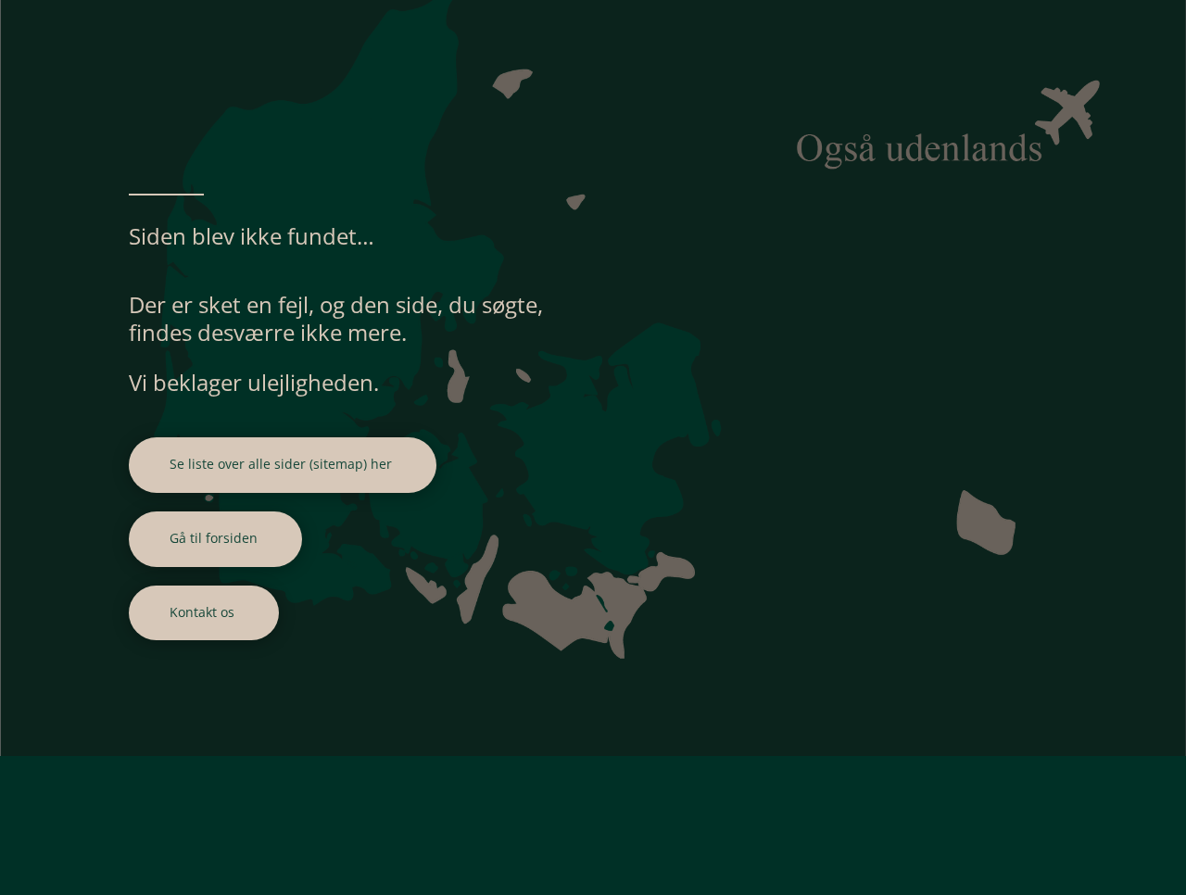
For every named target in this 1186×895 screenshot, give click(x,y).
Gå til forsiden (214, 538)
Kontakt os (202, 612)
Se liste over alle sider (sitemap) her (281, 464)
